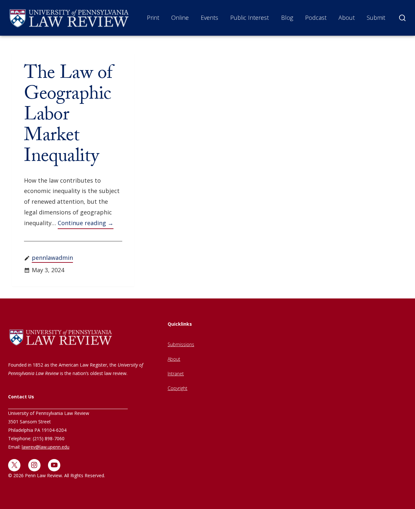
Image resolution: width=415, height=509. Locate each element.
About (346, 17)
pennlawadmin (52, 257)
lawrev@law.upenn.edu (45, 447)
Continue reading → (85, 223)
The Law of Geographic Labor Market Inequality (68, 117)
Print (153, 17)
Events (209, 17)
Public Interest (249, 17)
